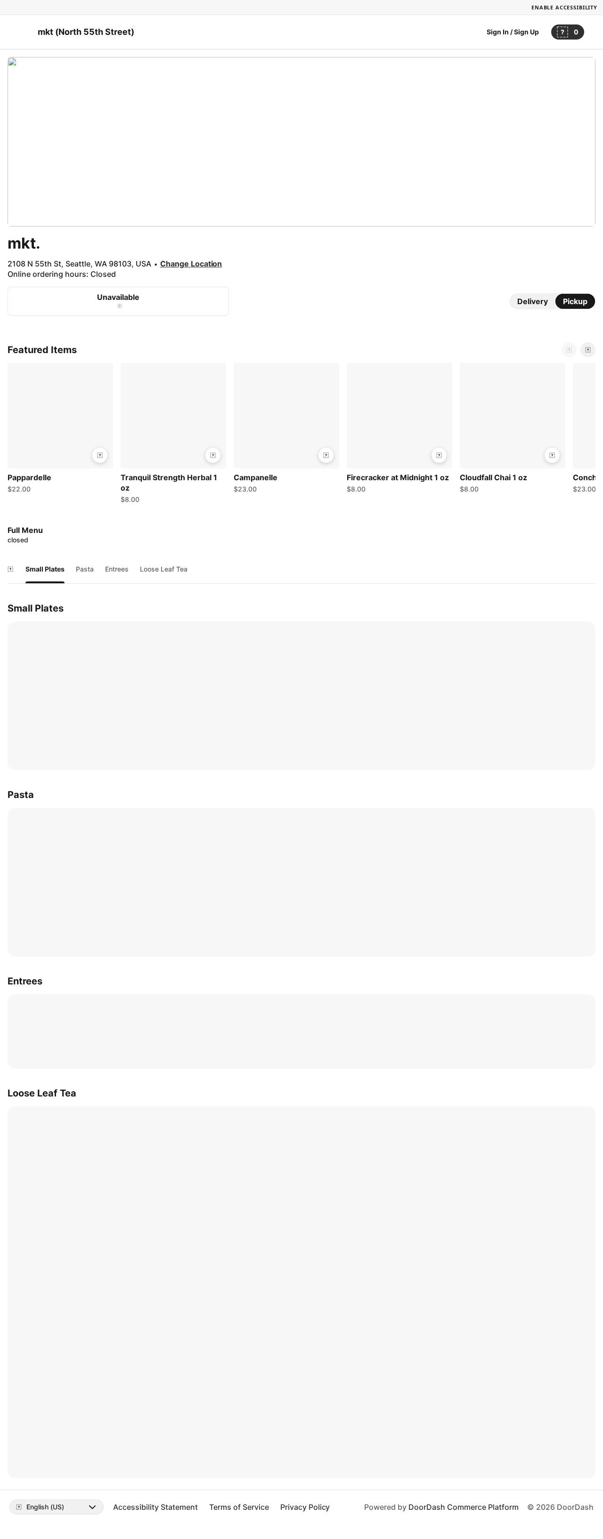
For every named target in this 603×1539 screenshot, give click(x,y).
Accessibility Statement (155, 1507)
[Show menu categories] (10, 569)
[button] (60, 430)
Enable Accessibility (564, 7)
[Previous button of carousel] (569, 349)
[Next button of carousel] (587, 349)
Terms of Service (239, 1507)
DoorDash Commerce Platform (463, 1507)
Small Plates (45, 569)
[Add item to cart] (99, 455)
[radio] (532, 301)
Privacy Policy (305, 1507)
